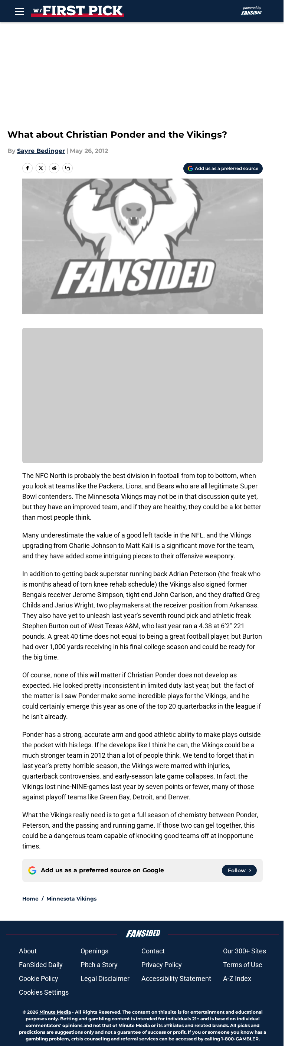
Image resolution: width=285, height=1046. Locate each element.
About (28, 951)
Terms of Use (242, 965)
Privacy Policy (161, 965)
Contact (153, 951)
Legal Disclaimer (105, 978)
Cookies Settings (44, 992)
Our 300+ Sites (244, 951)
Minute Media (55, 1012)
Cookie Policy (38, 978)
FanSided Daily (41, 965)
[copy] (67, 168)
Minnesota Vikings (71, 898)
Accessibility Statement (176, 978)
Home (30, 898)
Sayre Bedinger (41, 150)
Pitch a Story (99, 965)
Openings (94, 951)
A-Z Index (237, 978)
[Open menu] (19, 11)
